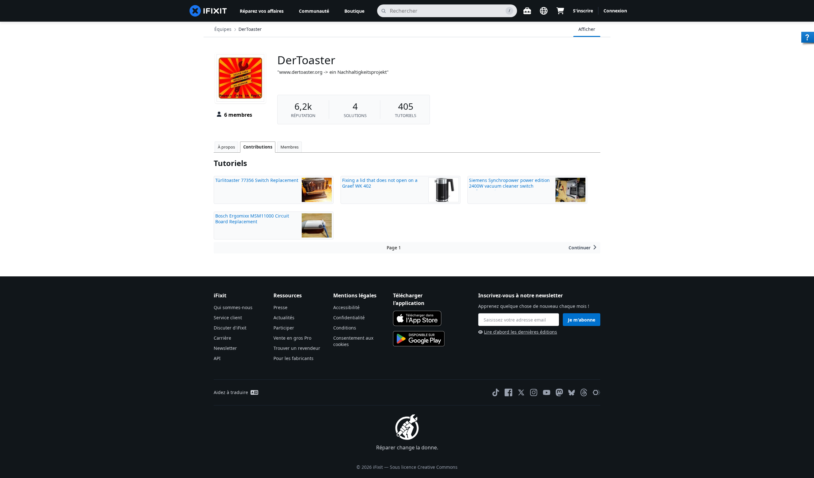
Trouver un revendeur (296, 348)
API (217, 358)
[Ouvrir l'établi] (527, 10)
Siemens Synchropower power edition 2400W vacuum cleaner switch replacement (509, 185)
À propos (226, 147)
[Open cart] (560, 10)
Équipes (222, 29)
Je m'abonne (581, 320)
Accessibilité (346, 307)
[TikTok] (496, 392)
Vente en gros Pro (292, 338)
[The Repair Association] (596, 392)
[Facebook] (508, 392)
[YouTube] (546, 392)
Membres (289, 147)
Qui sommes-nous (233, 307)
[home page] (208, 11)
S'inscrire (583, 11)
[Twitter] (521, 392)
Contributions (257, 147)
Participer (283, 328)
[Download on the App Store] (417, 318)
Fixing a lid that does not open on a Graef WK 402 (379, 183)
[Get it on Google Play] (419, 338)
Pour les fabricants (293, 358)
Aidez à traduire (231, 392)
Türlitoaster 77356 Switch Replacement (256, 180)
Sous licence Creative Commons (424, 467)
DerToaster (250, 29)
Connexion (615, 11)
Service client (228, 318)
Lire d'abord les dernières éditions (520, 332)
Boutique (354, 11)
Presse (280, 307)
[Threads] (584, 392)
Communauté (314, 11)
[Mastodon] (559, 392)
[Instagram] (534, 392)
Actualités (283, 318)
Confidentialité (349, 318)
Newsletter (225, 348)
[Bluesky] (571, 392)
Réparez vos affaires (262, 11)
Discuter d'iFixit (230, 328)
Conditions (344, 328)
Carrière (222, 338)
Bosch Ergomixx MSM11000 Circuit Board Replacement (252, 219)
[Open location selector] (543, 10)
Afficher (586, 29)
